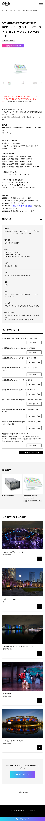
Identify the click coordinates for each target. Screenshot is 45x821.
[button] (41, 83)
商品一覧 (13, 10)
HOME (6, 10)
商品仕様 (6, 219)
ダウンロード (33, 342)
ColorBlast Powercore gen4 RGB (27, 10)
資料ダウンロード (12, 46)
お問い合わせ (23, 774)
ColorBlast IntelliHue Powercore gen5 (19, 101)
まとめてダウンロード (30, 452)
